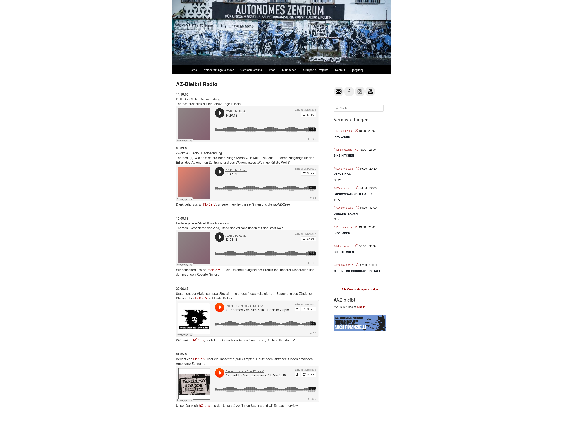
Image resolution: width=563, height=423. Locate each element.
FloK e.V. (209, 204)
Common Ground (251, 70)
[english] (357, 70)
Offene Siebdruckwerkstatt (357, 271)
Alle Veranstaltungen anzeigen (360, 289)
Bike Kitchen (344, 155)
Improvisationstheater (353, 194)
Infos (272, 70)
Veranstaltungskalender (219, 70)
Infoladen (342, 136)
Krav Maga (342, 174)
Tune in (360, 307)
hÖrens (198, 340)
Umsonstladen (346, 214)
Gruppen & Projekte (315, 70)
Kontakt (340, 70)
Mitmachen (289, 70)
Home (193, 70)
